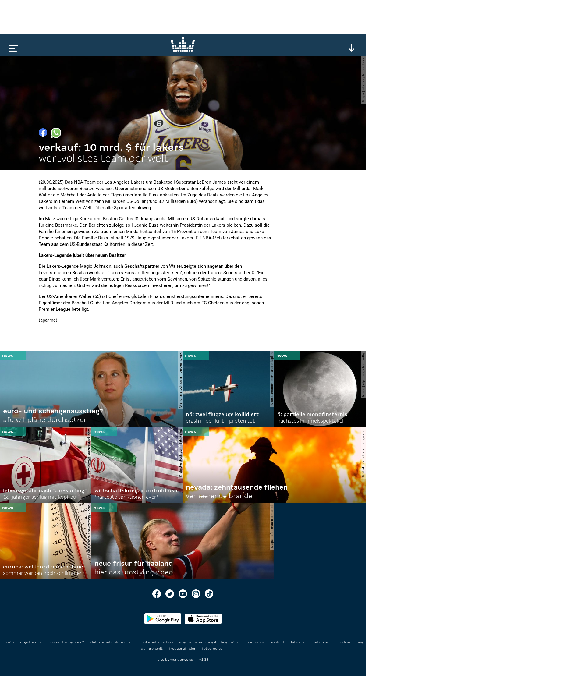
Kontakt (277, 642)
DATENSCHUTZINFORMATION (112, 642)
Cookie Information (157, 642)
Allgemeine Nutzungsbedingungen (209, 642)
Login (9, 642)
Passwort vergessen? (65, 642)
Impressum (254, 642)
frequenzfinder (183, 648)
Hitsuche (299, 642)
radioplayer (322, 642)
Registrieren (30, 642)
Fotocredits (212, 648)
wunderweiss (181, 659)
